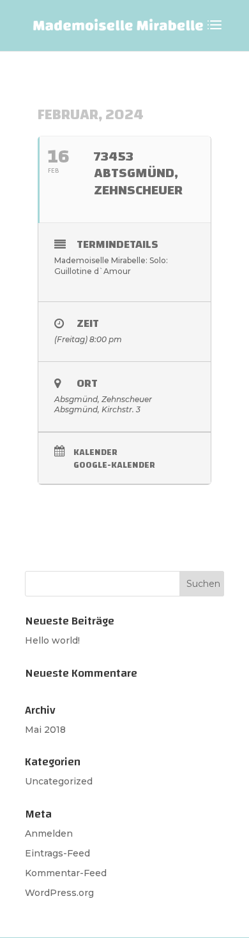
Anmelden (49, 833)
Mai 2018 (45, 729)
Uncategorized (59, 781)
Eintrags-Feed (57, 853)
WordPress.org (59, 892)
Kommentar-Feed (66, 873)
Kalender (95, 452)
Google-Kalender (114, 465)
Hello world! (52, 640)
